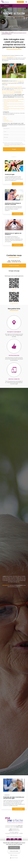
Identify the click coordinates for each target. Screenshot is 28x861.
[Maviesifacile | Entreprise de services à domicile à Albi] (5, 2)
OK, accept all (14, 847)
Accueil (2, 32)
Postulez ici (6, 5)
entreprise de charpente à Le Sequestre (8, 57)
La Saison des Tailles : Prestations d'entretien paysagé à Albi (13, 797)
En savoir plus (17, 183)
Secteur (6, 32)
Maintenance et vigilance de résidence (13, 233)
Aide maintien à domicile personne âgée (11, 100)
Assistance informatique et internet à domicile (13, 203)
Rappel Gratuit (20, 1)
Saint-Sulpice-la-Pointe (8, 121)
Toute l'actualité (18, 807)
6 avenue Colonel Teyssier (14, 824)
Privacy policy (14, 857)
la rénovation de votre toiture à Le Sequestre (12, 92)
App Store (14, 289)
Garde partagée (9, 174)
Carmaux (5, 117)
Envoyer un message (14, 265)
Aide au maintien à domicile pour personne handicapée (14, 99)
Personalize (14, 855)
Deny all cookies (14, 851)
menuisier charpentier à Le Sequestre (13, 87)
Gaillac (5, 118)
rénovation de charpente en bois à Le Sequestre (13, 81)
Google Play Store (14, 303)
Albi (4, 116)
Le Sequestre (11, 32)
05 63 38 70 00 (14, 26)
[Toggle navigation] (26, 2)
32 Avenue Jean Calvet (14, 825)
